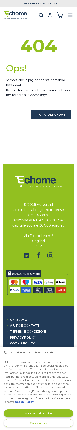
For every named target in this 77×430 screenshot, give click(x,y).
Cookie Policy (21, 343)
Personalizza (38, 422)
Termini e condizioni (26, 331)
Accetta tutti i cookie (38, 413)
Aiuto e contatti (23, 325)
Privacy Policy (21, 337)
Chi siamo (17, 319)
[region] (38, 388)
